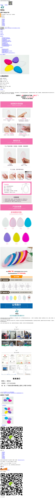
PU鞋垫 (1, 31)
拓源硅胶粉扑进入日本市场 (6, 40)
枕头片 (3, 22)
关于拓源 (3, 25)
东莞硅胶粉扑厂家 (5, 43)
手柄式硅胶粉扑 (4, 39)
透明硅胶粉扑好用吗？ (5, 49)
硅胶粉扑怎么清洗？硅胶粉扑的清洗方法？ (8, 52)
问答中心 (1, 47)
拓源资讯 (3, 24)
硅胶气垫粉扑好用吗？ (5, 44)
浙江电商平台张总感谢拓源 (6, 38)
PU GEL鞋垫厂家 (4, 42)
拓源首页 (3, 19)
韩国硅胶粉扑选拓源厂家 (6, 37)
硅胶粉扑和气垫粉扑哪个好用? (6, 41)
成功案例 (3, 23)
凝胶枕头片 (2, 34)
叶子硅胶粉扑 (4, 415)
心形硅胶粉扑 (4, 405)
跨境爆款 (3, 454)
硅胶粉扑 (1, 29)
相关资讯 (1, 36)
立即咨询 (1, 89)
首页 (1, 54)
